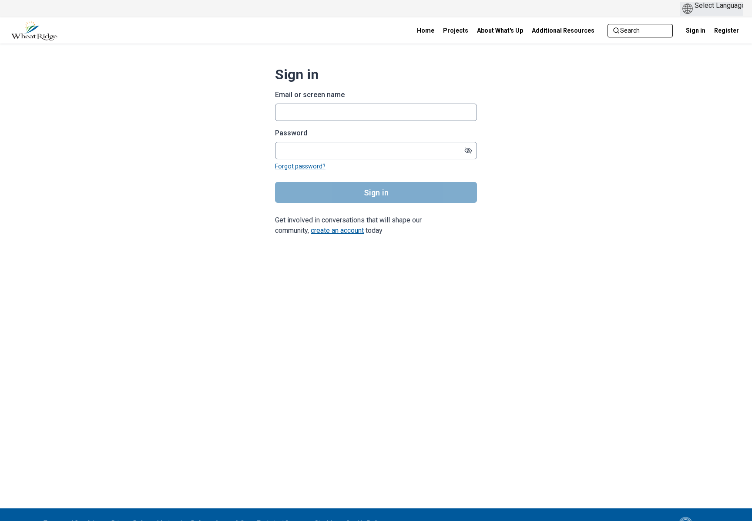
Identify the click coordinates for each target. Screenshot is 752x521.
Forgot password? (300, 166)
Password (291, 133)
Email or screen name (310, 95)
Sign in (695, 30)
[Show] (468, 151)
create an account (337, 230)
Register (726, 30)
